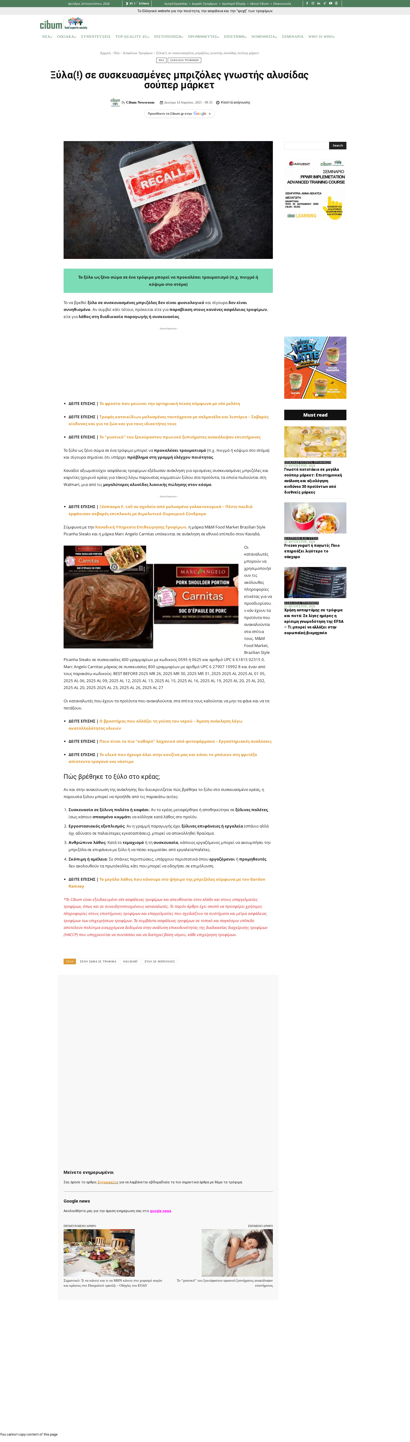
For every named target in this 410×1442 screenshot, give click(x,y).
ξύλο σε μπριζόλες (159, 961)
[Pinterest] (125, 985)
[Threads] (336, 4)
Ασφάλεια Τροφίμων (138, 53)
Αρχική (105, 53)
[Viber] (191, 985)
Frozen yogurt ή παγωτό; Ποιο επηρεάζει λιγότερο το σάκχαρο (312, 551)
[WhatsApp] (136, 985)
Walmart (130, 961)
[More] (213, 985)
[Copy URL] (201, 985)
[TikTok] (325, 4)
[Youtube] (331, 4)
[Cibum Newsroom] (116, 102)
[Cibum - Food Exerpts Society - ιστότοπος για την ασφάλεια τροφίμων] (63, 23)
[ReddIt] (158, 985)
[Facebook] (307, 4)
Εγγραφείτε (108, 1182)
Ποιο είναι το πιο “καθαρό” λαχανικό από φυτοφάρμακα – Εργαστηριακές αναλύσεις (185, 741)
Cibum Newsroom (140, 102)
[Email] (169, 985)
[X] (114, 985)
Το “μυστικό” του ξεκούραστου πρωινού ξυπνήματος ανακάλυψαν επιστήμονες (180, 437)
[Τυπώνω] (180, 985)
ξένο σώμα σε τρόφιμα (98, 961)
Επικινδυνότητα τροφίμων (307, 462)
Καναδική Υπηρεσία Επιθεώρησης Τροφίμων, (141, 527)
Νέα (117, 53)
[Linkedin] (319, 4)
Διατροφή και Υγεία (301, 538)
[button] (363, 36)
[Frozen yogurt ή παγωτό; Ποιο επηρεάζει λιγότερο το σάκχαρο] (315, 517)
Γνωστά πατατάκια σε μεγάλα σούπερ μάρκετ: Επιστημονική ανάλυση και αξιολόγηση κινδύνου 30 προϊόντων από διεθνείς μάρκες (313, 481)
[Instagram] (313, 4)
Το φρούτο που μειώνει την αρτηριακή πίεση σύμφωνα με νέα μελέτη (169, 403)
